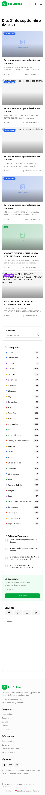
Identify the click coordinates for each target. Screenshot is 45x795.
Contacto (5, 745)
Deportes (5, 718)
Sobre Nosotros (8, 741)
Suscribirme (22, 595)
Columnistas (7, 729)
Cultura (5, 722)
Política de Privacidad (10, 749)
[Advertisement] (22, 646)
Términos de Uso (8, 752)
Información (7, 714)
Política (5, 726)
